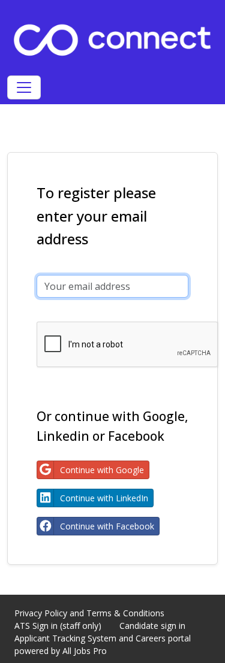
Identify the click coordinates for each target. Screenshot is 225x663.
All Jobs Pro (84, 650)
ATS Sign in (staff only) (57, 625)
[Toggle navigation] (24, 87)
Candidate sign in (152, 625)
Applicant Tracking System (65, 638)
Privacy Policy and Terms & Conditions (89, 613)
